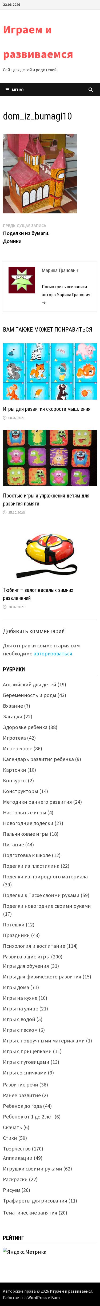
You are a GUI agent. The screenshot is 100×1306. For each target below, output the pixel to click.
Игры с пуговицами (26, 1061)
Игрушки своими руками (32, 1168)
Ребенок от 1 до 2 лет (28, 1116)
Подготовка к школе (27, 855)
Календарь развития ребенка (38, 759)
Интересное (17, 748)
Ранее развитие (22, 1095)
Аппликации (18, 1157)
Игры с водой (19, 1019)
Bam (55, 1297)
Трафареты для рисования (35, 1200)
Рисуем (11, 1189)
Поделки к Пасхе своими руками (41, 895)
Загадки (12, 716)
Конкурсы (15, 780)
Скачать (12, 1127)
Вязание (13, 705)
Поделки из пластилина (31, 865)
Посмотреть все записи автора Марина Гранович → (66, 294)
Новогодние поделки (28, 823)
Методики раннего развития (37, 801)
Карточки (14, 769)
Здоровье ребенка (25, 727)
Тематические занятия (30, 1212)
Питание (13, 844)
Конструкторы (20, 791)
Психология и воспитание (34, 945)
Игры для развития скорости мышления (46, 409)
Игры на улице (20, 1008)
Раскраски (15, 1179)
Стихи (10, 1137)
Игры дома (16, 987)
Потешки (14, 924)
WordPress (37, 1297)
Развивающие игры (26, 956)
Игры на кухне (20, 997)
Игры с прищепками (27, 1051)
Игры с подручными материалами (44, 1040)
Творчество (17, 1148)
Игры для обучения (26, 965)
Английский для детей (29, 684)
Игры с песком (20, 1029)
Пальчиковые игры (26, 833)
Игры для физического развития (42, 976)
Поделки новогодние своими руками (47, 905)
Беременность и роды (29, 695)
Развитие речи (20, 1084)
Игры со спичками (25, 1072)
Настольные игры (24, 812)
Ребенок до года (22, 1105)
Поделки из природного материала (45, 876)
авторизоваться (53, 653)
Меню (18, 89)
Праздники (16, 935)
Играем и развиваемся (71, 1291)
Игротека (14, 737)
